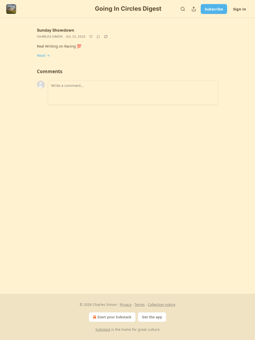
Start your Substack (114, 317)
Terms (139, 304)
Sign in (239, 8)
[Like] (91, 37)
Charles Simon (50, 36)
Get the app (152, 317)
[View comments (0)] (98, 37)
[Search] (183, 9)
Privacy (125, 304)
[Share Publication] (194, 9)
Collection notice (161, 304)
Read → (43, 55)
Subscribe (214, 8)
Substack (102, 329)
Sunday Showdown (55, 30)
